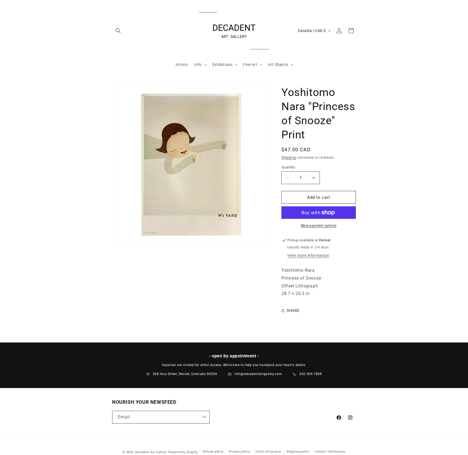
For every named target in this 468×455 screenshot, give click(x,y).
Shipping (288, 157)
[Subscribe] (203, 417)
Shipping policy (298, 452)
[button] (118, 31)
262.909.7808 (310, 374)
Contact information (330, 452)
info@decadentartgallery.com (258, 374)
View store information (308, 255)
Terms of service (268, 452)
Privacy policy (239, 452)
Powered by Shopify (183, 452)
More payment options (319, 226)
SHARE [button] (293, 310)
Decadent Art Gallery (151, 452)
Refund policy (213, 452)
